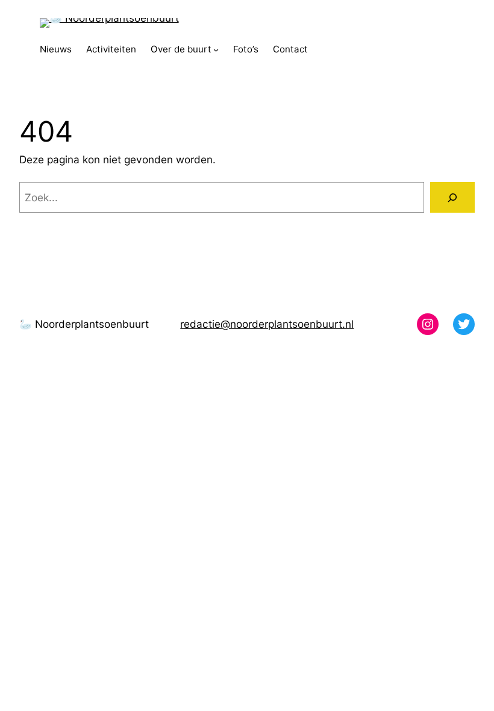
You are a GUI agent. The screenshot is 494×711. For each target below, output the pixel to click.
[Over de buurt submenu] (216, 49)
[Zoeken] (452, 197)
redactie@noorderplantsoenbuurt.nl (267, 324)
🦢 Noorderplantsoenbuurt (84, 324)
